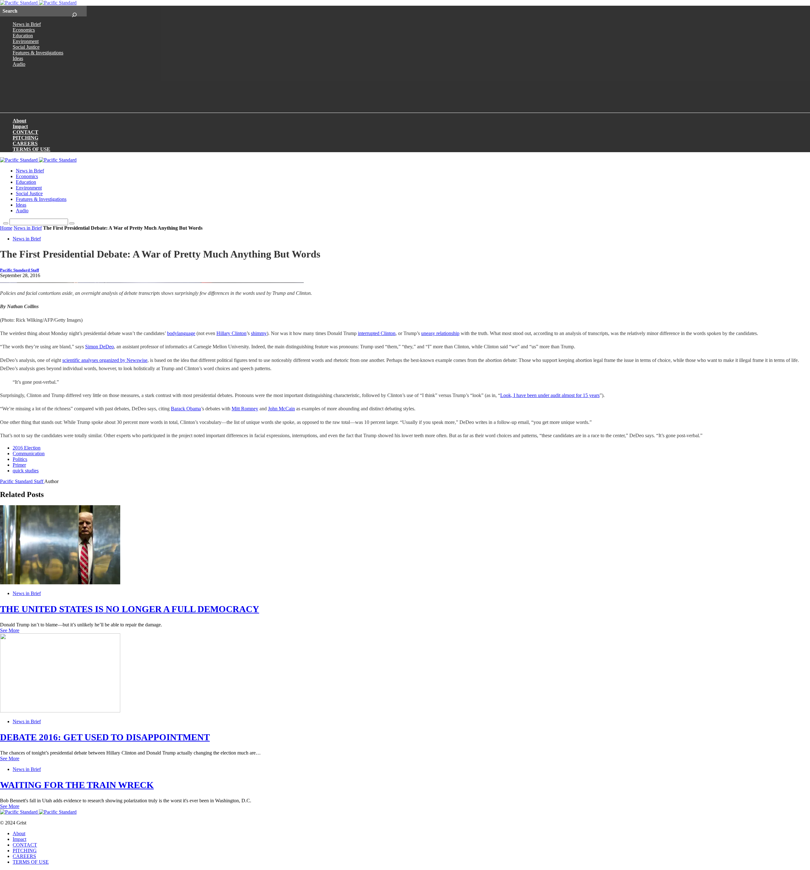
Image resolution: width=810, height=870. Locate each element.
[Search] (74, 11)
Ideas (18, 58)
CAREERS (25, 143)
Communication (29, 453)
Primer (19, 465)
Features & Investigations (38, 52)
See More (9, 630)
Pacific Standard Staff (19, 270)
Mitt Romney (245, 408)
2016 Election (26, 448)
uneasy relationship (440, 333)
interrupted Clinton (377, 333)
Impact (20, 126)
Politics (20, 459)
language (186, 333)
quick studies (26, 470)
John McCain (281, 408)
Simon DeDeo (99, 346)
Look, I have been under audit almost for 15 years (550, 395)
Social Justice (26, 47)
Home (6, 228)
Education (23, 35)
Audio (19, 64)
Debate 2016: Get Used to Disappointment (105, 737)
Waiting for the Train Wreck (77, 785)
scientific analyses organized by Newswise (104, 360)
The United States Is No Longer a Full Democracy (129, 609)
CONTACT (25, 132)
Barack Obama (186, 408)
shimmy (259, 333)
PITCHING (25, 137)
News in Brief (27, 24)
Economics (24, 30)
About (19, 120)
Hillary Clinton (231, 333)
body (172, 333)
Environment (26, 41)
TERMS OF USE (31, 149)
